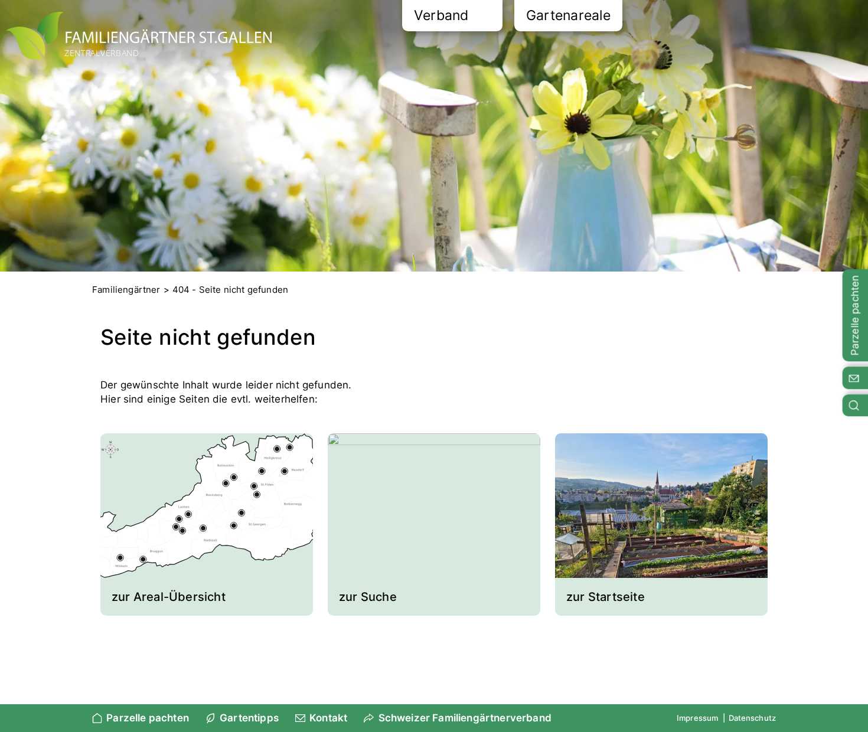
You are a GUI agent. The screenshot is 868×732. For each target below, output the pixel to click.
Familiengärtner (126, 289)
